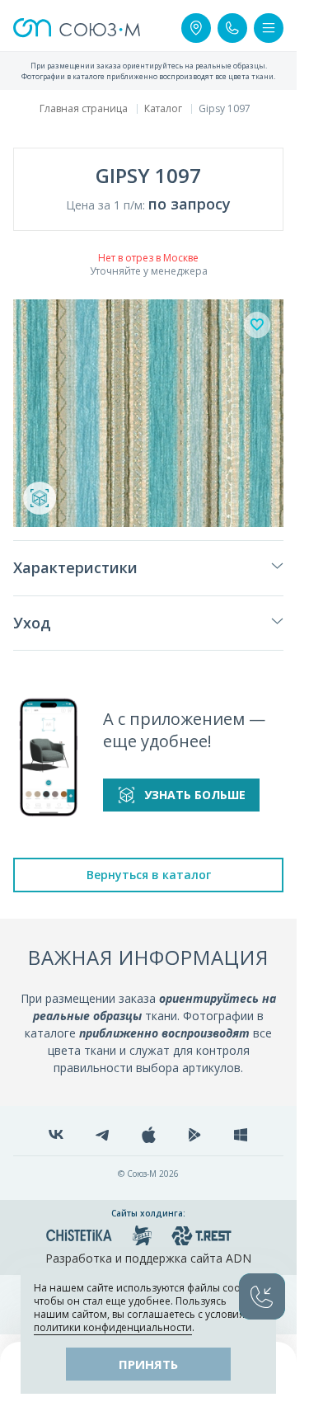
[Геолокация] (196, 28)
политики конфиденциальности (113, 1327)
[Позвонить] (232, 28)
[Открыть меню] (268, 28)
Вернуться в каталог (149, 874)
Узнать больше (195, 794)
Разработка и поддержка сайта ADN (148, 1258)
